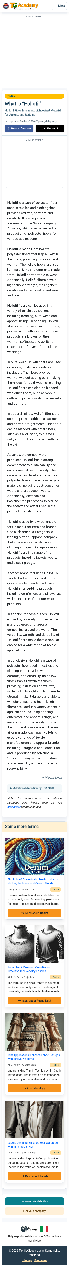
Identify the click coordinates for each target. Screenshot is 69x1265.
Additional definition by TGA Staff (33, 788)
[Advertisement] (34, 53)
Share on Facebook (21, 128)
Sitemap (27, 1260)
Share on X (52, 128)
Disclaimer (40, 1260)
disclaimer (13, 807)
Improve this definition (34, 1201)
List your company (34, 1211)
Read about (36, 913)
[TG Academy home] (21, 6)
